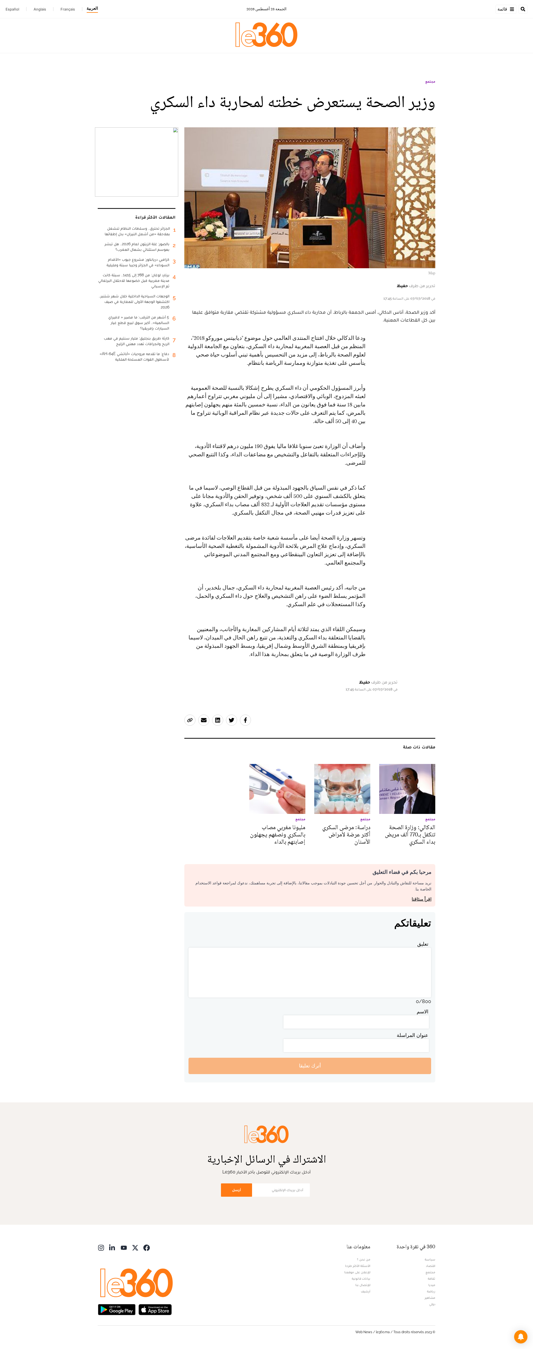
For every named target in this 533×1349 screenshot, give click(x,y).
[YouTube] (123, 1247)
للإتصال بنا (362, 1285)
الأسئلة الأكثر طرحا (357, 1266)
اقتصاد (430, 1266)
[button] (520, 1336)
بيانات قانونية (361, 1278)
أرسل (236, 1190)
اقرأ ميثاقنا (421, 899)
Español (12, 9)
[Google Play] (116, 1309)
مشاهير (430, 1298)
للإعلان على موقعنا (357, 1272)
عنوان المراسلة (412, 1035)
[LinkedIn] (112, 1247)
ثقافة (431, 1278)
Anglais (40, 9)
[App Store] (155, 1309)
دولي (432, 1304)
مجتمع (430, 81)
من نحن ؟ (363, 1259)
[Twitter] (135, 1247)
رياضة (431, 1291)
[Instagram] (101, 1247)
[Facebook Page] (146, 1247)
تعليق (422, 944)
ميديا (431, 1285)
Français (68, 9)
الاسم (422, 1011)
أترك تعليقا (310, 1066)
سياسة (430, 1259)
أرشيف (365, 1291)
